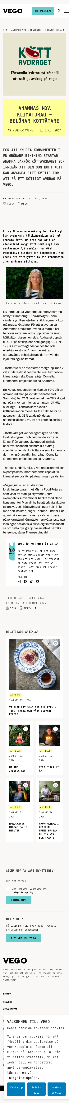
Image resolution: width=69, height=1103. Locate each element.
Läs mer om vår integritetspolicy (23, 1074)
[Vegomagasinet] (12, 11)
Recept (7, 994)
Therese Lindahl (14, 466)
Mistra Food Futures (48, 488)
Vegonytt (8, 1001)
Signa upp (18, 899)
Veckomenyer (10, 1009)
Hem (5, 29)
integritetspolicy (23, 892)
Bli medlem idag (23, 937)
